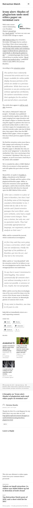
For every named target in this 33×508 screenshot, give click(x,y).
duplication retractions (24, 386)
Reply (5, 424)
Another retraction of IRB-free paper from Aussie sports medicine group (8, 348)
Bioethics (5, 386)
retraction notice (19, 68)
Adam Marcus (20, 385)
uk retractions (25, 388)
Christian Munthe (12, 405)
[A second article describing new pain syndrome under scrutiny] (9, 364)
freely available (6, 388)
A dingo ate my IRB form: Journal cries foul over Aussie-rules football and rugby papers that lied (22, 349)
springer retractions (16, 388)
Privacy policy (6, 506)
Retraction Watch (11, 4)
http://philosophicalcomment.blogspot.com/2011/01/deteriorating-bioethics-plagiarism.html (16, 418)
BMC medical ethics (13, 386)
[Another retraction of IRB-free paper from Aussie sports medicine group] (9, 340)
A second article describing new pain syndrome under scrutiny (8, 371)
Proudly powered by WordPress (19, 506)
